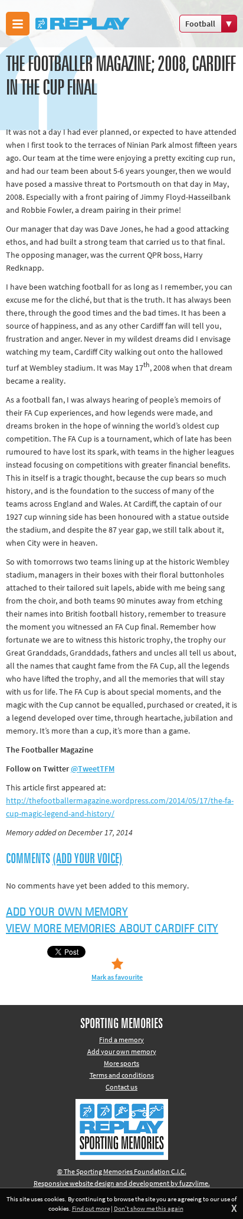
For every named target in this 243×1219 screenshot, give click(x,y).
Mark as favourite (117, 976)
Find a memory (121, 1039)
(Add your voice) (87, 859)
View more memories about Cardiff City (112, 929)
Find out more (91, 1208)
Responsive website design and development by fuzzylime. (122, 1183)
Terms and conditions (122, 1075)
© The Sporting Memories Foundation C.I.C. (121, 1171)
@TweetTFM (92, 768)
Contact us (121, 1086)
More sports (121, 1063)
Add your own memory (67, 912)
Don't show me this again (148, 1208)
